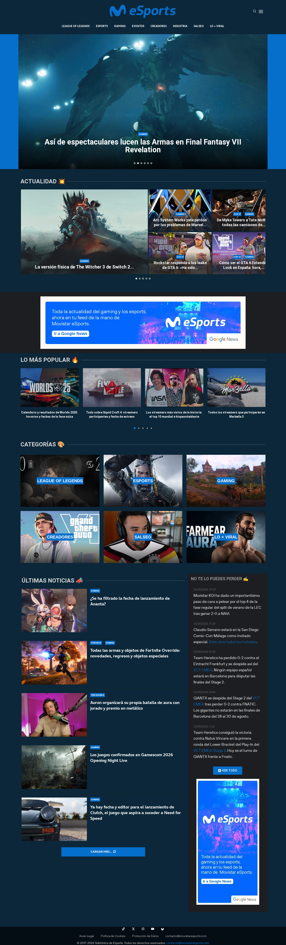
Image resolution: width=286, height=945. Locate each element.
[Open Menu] (261, 11)
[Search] (255, 11)
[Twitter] (133, 929)
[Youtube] (152, 929)
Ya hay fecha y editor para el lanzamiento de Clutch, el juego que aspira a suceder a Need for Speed (135, 812)
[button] (26, 101)
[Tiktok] (123, 929)
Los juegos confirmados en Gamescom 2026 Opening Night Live (131, 757)
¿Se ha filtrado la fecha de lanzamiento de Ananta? (130, 601)
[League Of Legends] (60, 481)
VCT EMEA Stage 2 (209, 750)
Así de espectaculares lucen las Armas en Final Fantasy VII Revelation (143, 146)
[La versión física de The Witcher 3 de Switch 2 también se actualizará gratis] (84, 231)
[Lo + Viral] (226, 537)
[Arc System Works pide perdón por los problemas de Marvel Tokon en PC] (180, 210)
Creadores (159, 26)
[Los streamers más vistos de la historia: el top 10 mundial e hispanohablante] (174, 387)
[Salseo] (143, 537)
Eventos (138, 26)
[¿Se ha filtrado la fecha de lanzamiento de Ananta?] (54, 610)
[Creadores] (60, 537)
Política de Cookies (113, 936)
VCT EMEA (202, 669)
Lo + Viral (217, 26)
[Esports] (143, 481)
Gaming (120, 26)
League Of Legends (76, 26)
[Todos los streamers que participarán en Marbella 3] (236, 387)
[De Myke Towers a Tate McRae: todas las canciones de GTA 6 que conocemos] (243, 210)
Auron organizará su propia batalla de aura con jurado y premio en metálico (134, 705)
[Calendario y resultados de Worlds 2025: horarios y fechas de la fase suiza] (50, 387)
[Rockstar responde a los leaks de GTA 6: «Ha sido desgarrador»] (180, 253)
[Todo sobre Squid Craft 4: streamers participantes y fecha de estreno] (112, 387)
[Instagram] (143, 929)
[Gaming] (226, 481)
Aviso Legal (86, 936)
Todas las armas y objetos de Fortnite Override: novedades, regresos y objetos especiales (135, 653)
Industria (180, 26)
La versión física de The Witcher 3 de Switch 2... (84, 267)
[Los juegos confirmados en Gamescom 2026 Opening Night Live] (54, 767)
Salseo (199, 26)
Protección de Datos (145, 936)
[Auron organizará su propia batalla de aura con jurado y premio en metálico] (54, 715)
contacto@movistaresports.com (186, 936)
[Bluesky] (162, 929)
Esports (102, 26)
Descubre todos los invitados (233, 641)
